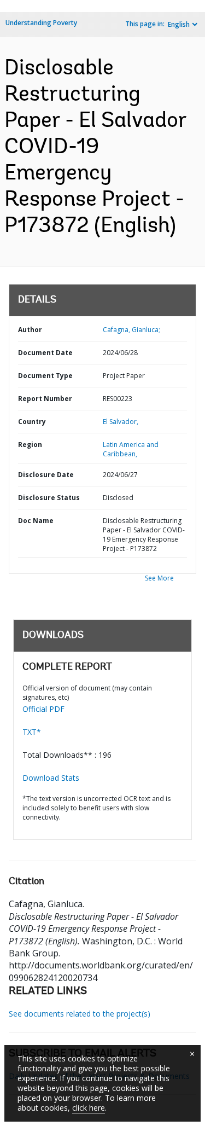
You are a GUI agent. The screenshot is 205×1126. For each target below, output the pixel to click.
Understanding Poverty (41, 22)
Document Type (45, 375)
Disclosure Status (49, 497)
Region (30, 444)
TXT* (31, 732)
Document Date (45, 352)
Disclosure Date (46, 474)
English (179, 24)
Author (30, 329)
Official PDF (43, 709)
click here (88, 1107)
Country (32, 421)
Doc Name (36, 520)
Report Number (45, 398)
